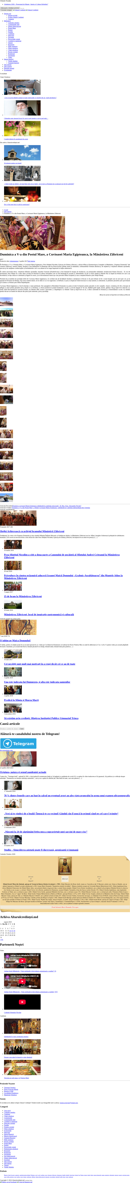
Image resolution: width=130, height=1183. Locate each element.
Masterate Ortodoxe (10, 1095)
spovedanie (52, 1177)
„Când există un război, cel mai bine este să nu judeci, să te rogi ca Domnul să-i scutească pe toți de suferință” (39, 184)
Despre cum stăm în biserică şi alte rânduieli (18, 1057)
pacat (5, 1177)
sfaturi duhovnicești (40, 1177)
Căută (21, 729)
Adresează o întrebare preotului (10, 8)
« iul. (1, 939)
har (79, 1175)
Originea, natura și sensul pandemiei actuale (23, 772)
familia (64, 1175)
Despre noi (7, 13)
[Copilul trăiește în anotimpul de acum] (22, 135)
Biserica (6, 1175)
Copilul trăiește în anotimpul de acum (16, 139)
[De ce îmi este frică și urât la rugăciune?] (22, 201)
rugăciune (29, 1177)
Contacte (11, 19)
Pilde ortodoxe (12, 46)
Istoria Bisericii (9, 1134)
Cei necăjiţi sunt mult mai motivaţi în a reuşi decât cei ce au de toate (39, 664)
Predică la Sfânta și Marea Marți (21, 700)
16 (14, 931)
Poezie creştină (13, 52)
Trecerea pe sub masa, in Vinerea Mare (16, 1078)
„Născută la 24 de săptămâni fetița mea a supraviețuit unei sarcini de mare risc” (45, 831)
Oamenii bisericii (13, 63)
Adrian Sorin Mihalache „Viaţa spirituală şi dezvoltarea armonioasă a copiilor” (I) (30, 971)
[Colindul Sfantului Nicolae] (22, 1009)
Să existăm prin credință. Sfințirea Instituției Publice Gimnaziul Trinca (41, 718)
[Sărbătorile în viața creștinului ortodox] (22, 1033)
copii (36, 1175)
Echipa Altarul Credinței (16, 17)
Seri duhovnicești (9, 1156)
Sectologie (11, 55)
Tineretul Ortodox (10, 1087)
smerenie (47, 1177)
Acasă (6, 210)
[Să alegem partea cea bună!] (22, 160)
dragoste (50, 1175)
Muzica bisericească (10, 1136)
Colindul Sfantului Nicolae (12, 1012)
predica (18, 1177)
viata (67, 1177)
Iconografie (7, 1131)
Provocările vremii (14, 39)
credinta (42, 1175)
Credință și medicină (14, 41)
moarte (120, 1175)
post (15, 1177)
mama (103, 1175)
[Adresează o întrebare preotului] (21, 8)
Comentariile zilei (13, 24)
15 (12, 931)
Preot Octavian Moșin (11, 1089)
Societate (11, 37)
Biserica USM (8, 1091)
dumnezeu (59, 1175)
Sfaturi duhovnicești (14, 26)
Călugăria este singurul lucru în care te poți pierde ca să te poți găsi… (26, 118)
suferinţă (58, 1177)
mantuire (107, 1175)
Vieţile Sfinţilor (9, 1167)
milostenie (111, 1175)
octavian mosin (125, 1175)
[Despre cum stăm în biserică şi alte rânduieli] (22, 1054)
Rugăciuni (11, 54)
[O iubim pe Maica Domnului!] (18, 634)
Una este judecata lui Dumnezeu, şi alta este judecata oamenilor (37, 682)
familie (67, 1175)
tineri (64, 1177)
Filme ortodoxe (13, 48)
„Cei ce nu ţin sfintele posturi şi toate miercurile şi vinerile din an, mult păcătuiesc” (30, 98)
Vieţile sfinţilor (13, 61)
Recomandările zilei (6, 750)
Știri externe (8, 66)
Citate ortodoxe (13, 50)
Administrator (14, 261)
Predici (10, 30)
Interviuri (11, 35)
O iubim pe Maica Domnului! (15, 640)
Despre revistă (12, 15)
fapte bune (72, 1175)
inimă (88, 1175)
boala (9, 1175)
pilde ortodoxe (10, 1177)
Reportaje (11, 44)
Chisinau (33, 1175)
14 (10, 931)
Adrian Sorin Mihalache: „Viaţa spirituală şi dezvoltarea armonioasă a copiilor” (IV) (31, 992)
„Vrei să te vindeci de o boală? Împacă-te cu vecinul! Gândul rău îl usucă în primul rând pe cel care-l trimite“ (61, 813)
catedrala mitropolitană (25, 1175)
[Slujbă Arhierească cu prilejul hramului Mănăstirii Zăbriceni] (18, 525)
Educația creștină (9, 1123)
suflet (61, 1177)
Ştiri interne (7, 65)
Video (10, 57)
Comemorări (8, 1118)
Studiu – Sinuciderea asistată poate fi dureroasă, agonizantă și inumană (41, 850)
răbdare (33, 1177)
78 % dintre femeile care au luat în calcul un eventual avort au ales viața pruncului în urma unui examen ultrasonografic (67, 795)
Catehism (11, 34)
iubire (91, 1175)
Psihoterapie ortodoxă (11, 1149)
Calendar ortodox (13, 23)
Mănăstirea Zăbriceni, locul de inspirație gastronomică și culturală (39, 614)
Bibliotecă (7, 21)
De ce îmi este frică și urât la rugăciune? (17, 204)
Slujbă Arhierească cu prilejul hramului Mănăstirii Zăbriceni (32, 531)
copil (39, 1175)
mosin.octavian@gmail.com (69, 1103)
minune (116, 1175)
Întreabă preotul (9, 68)
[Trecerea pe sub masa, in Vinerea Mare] (22, 1074)
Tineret (10, 43)
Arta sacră (7, 1110)
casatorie (17, 1175)
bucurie (13, 1175)
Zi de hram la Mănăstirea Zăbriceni (23, 596)
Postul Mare (12, 28)
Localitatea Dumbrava (11, 1093)
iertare (85, 1175)
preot (21, 1177)
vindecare (70, 1177)
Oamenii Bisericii (9, 1138)
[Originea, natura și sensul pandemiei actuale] (18, 766)
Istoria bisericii (8, 59)
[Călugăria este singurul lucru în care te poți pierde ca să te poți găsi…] (22, 115)
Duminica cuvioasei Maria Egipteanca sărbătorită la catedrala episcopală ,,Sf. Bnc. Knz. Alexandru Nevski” (46, 506)
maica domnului (97, 1175)
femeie (76, 1175)
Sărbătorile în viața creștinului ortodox (16, 1036)
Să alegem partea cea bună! (13, 163)
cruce (46, 1175)
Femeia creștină (9, 1127)
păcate (24, 1177)
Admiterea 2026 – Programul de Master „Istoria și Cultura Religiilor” (26, 4)
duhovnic (54, 1175)
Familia (10, 32)
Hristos (82, 1175)
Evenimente (8, 70)
